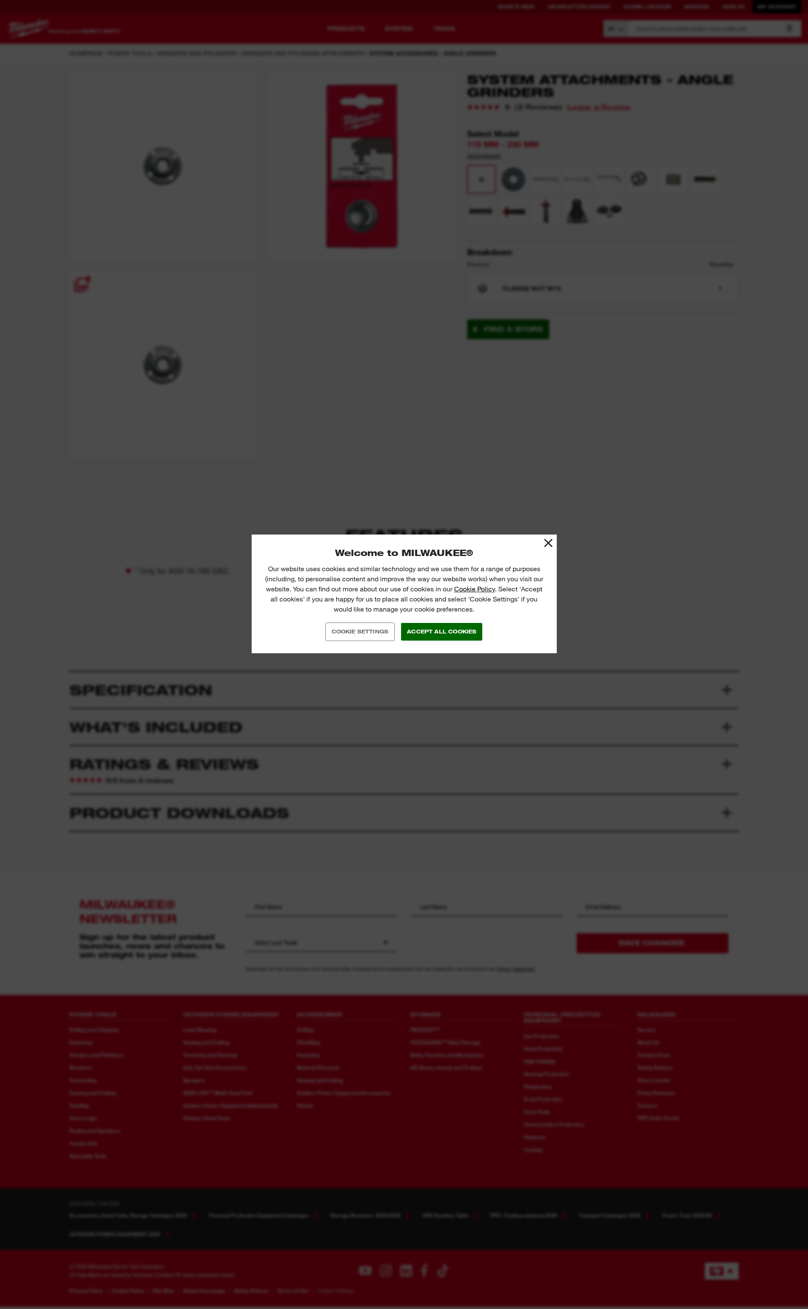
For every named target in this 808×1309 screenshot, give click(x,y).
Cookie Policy (474, 589)
